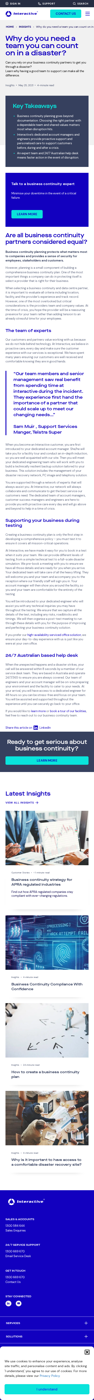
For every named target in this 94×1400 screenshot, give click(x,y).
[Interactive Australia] (21, 13)
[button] (87, 1352)
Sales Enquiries (15, 1230)
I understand (47, 1389)
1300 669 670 (15, 1251)
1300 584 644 (15, 1226)
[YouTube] (19, 1304)
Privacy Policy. (50, 1376)
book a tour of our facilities (68, 711)
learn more (38, 711)
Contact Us (13, 1282)
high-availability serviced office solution (54, 635)
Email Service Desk (18, 1256)
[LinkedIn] (8, 1304)
